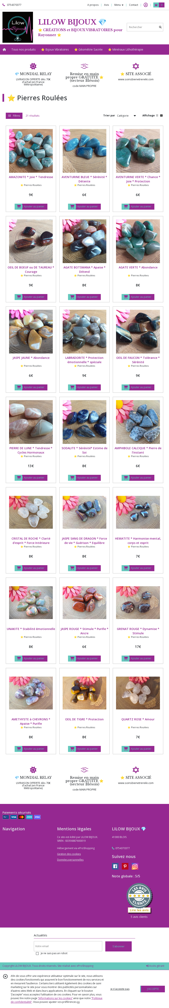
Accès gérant (156, 966)
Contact (133, 5)
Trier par (109, 115)
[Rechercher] (160, 27)
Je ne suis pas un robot (54, 953)
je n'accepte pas (119, 989)
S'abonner (118, 946)
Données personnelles (70, 859)
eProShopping (85, 966)
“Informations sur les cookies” (55, 998)
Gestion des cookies (69, 854)
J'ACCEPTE (153, 989)
